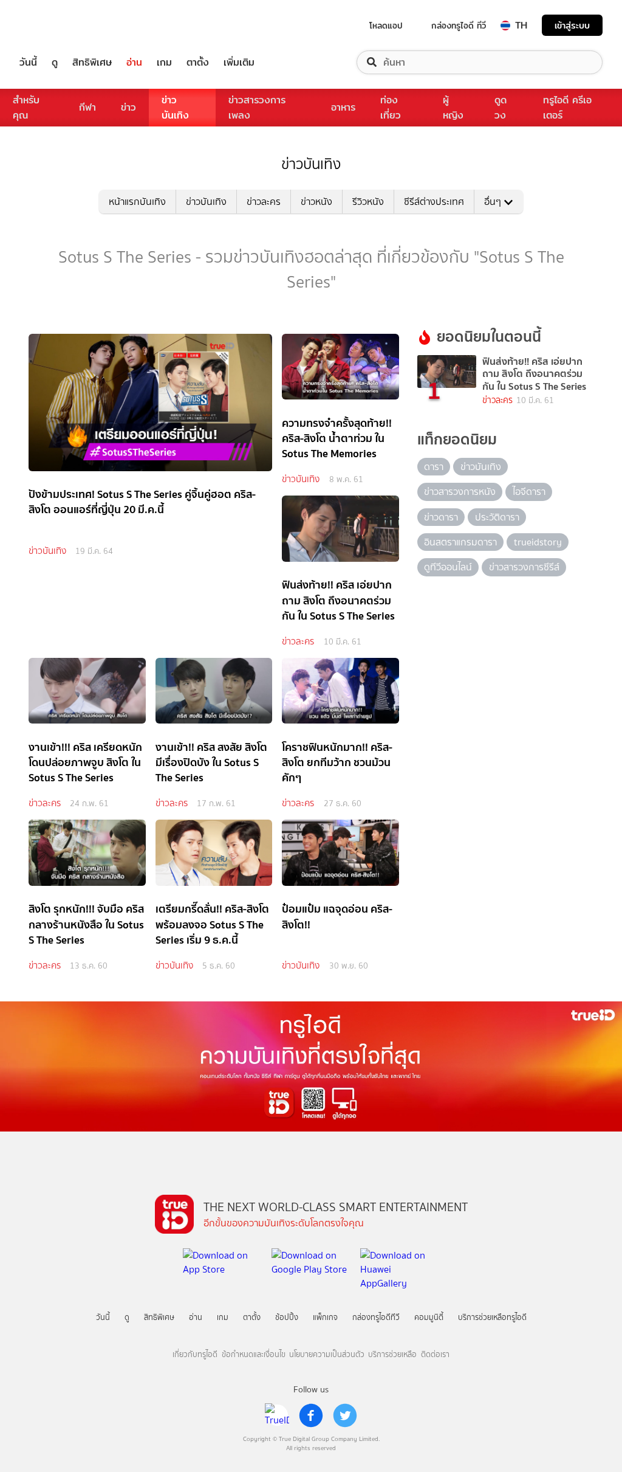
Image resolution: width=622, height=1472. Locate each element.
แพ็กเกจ (325, 1317)
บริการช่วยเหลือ (392, 1354)
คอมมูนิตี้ (428, 1317)
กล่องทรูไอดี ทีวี (458, 25)
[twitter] (345, 1415)
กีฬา (87, 107)
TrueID (55, 25)
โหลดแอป (386, 25)
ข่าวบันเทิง (175, 107)
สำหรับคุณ (26, 107)
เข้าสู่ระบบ (572, 25)
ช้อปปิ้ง (286, 1317)
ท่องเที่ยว (390, 107)
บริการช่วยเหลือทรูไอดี (492, 1317)
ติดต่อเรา (435, 1354)
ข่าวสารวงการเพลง (256, 107)
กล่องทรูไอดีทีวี (376, 1317)
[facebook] (311, 1415)
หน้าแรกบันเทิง (137, 202)
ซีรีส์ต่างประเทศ (434, 202)
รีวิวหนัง (368, 202)
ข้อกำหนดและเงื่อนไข (253, 1354)
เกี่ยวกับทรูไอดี (195, 1354)
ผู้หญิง (453, 107)
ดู (55, 62)
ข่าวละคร (264, 202)
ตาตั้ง (197, 62)
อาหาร (343, 107)
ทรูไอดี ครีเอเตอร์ (567, 107)
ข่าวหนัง (316, 202)
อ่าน (134, 62)
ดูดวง (500, 107)
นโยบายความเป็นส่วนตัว (326, 1354)
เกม (164, 62)
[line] (277, 1415)
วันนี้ (28, 62)
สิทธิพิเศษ (92, 62)
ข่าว (128, 107)
